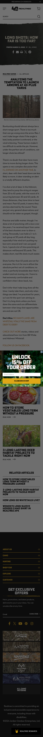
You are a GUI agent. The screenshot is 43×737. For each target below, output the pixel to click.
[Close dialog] (42, 352)
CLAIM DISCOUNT (21, 381)
